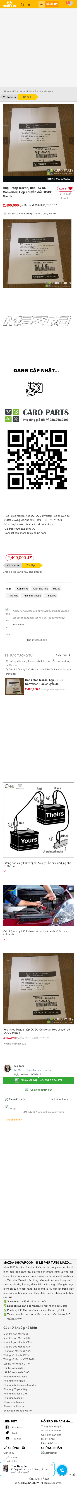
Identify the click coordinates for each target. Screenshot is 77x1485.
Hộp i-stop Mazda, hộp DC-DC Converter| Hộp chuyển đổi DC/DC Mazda (44, 684)
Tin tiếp (27, 96)
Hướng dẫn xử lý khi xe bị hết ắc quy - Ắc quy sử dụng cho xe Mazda (37, 864)
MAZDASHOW (31, 1483)
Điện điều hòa (35, 91)
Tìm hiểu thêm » (14, 1119)
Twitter (15, 1433)
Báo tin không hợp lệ (37, 639)
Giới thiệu (8, 1452)
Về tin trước (9, 97)
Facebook (17, 1427)
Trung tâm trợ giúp (51, 1426)
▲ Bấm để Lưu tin (65, 196)
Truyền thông (10, 1461)
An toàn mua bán (51, 1430)
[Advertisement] (38, 46)
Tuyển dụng (10, 1457)
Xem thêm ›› (19, 624)
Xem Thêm (62, 655)
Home (7, 91)
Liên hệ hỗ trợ (49, 1443)
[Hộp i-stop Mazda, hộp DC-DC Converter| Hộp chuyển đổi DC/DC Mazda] (14, 686)
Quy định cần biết (51, 1434)
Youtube (16, 1438)
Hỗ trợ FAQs (48, 1438)
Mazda (49, 91)
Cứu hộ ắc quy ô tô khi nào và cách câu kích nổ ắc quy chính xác (35, 932)
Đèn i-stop (19, 91)
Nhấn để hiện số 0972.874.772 (41, 1080)
